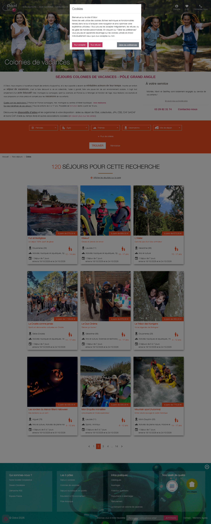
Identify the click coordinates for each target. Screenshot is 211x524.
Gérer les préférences (128, 45)
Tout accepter (80, 45)
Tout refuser (95, 45)
